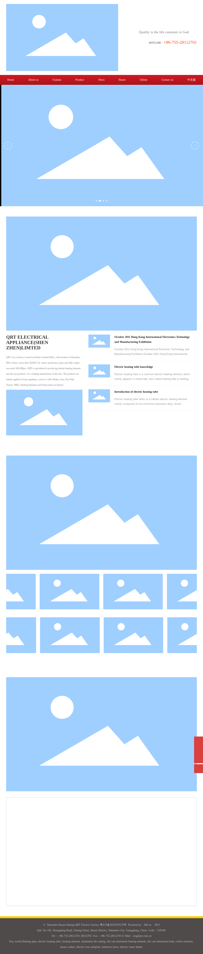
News (101, 79)
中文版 (191, 79)
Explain (57, 79)
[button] (195, 145)
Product (79, 79)
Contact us (167, 79)
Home (10, 79)
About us (33, 79)
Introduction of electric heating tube (136, 391)
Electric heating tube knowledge (133, 366)
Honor (122, 79)
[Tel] (198, 749)
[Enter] (60, 385)
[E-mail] (198, 741)
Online (143, 79)
